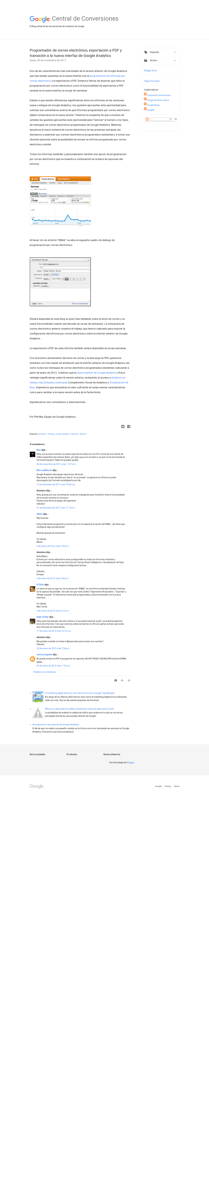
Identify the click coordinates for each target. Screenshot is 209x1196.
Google (158, 786)
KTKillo (41, 584)
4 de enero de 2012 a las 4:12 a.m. (53, 611)
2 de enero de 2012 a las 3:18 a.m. (53, 546)
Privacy (168, 786)
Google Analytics (63, 434)
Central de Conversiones (159, 95)
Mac (39, 450)
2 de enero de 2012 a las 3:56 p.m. (53, 578)
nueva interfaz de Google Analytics (97, 372)
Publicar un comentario (45, 672)
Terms (176, 786)
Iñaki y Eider (43, 617)
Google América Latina (158, 100)
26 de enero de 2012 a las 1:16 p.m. (53, 665)
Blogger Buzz (150, 70)
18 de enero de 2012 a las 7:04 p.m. (53, 648)
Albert (40, 514)
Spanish (83, 434)
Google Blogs (153, 105)
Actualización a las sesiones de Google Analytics (55, 724)
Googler (151, 110)
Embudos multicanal (55, 382)
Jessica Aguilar (45, 654)
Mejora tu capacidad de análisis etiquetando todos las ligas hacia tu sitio (79, 709)
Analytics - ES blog (47, 434)
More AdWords (44, 470)
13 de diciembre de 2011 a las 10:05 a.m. (56, 484)
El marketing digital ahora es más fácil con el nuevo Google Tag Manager (80, 693)
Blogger (130, 762)
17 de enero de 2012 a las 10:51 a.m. (54, 631)
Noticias (75, 434)
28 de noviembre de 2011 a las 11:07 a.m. (56, 464)
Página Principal (151, 81)
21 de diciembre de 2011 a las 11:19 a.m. (56, 507)
